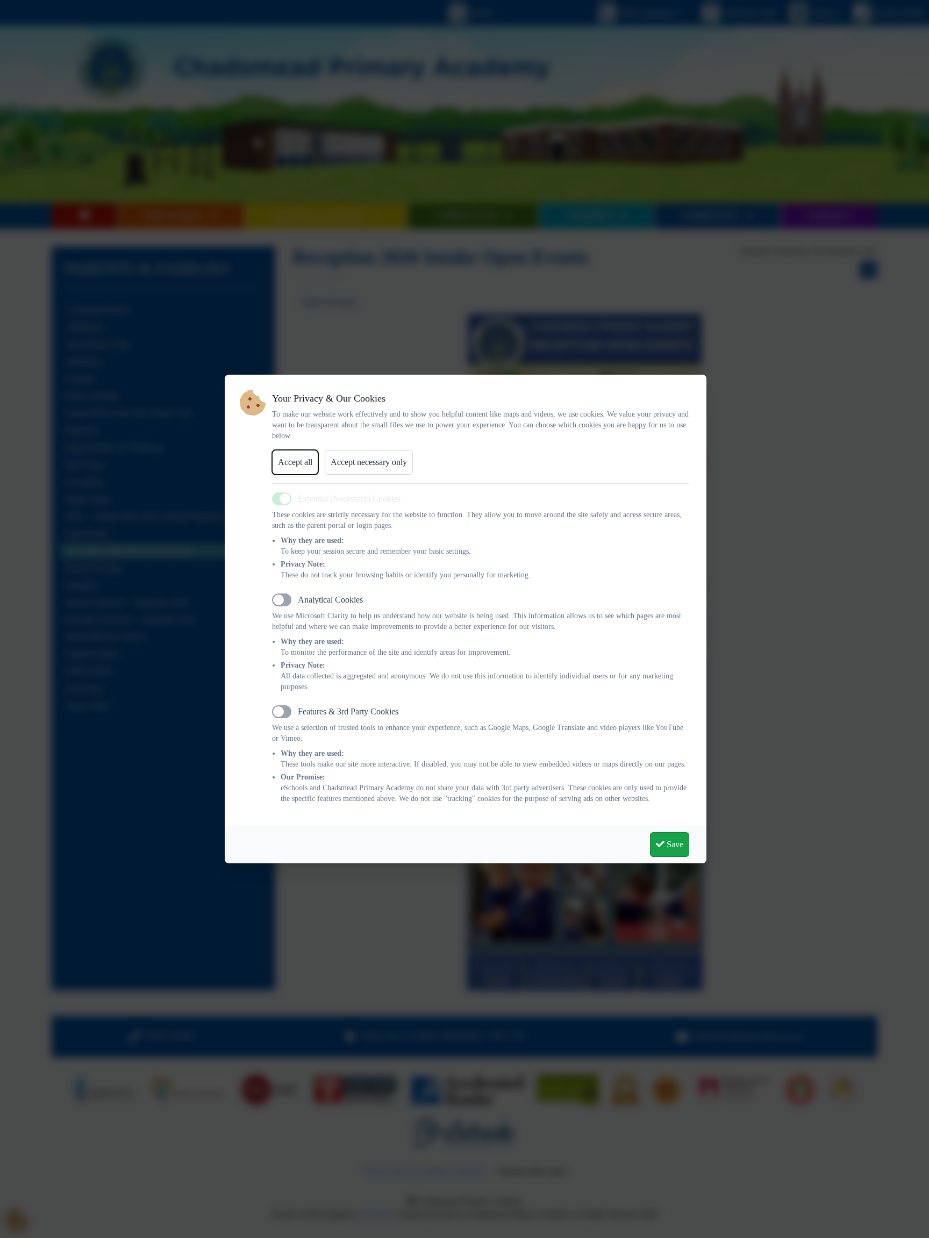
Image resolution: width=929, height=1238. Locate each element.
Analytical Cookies (330, 599)
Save (673, 844)
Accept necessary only (369, 462)
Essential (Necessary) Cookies (349, 498)
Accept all (295, 462)
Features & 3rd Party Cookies (348, 711)
